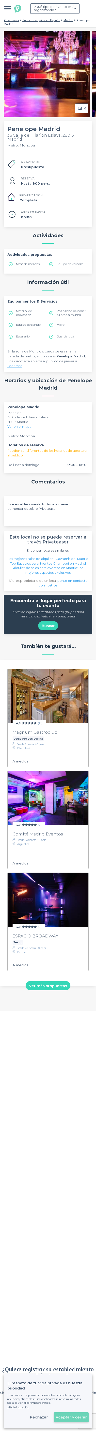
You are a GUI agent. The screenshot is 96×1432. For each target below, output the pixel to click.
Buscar (48, 625)
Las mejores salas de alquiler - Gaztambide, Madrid (48, 559)
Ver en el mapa (19, 426)
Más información (18, 1407)
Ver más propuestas (48, 985)
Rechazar (39, 1417)
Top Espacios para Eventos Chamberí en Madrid (48, 563)
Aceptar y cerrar (71, 1417)
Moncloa (14, 413)
